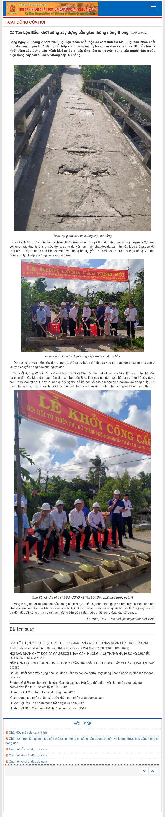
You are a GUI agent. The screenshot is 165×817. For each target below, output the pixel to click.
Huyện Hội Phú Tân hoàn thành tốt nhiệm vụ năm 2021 (47, 703)
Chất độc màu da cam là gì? (28, 732)
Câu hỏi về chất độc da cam (28, 749)
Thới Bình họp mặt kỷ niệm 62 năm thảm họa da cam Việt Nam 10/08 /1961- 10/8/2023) (69, 648)
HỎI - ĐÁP (82, 723)
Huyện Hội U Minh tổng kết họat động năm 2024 (42, 692)
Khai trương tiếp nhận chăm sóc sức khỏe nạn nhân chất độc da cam (57, 697)
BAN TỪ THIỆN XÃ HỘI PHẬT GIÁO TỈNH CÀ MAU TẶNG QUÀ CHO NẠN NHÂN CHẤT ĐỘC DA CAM (79, 643)
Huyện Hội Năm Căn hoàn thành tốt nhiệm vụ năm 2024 (48, 708)
